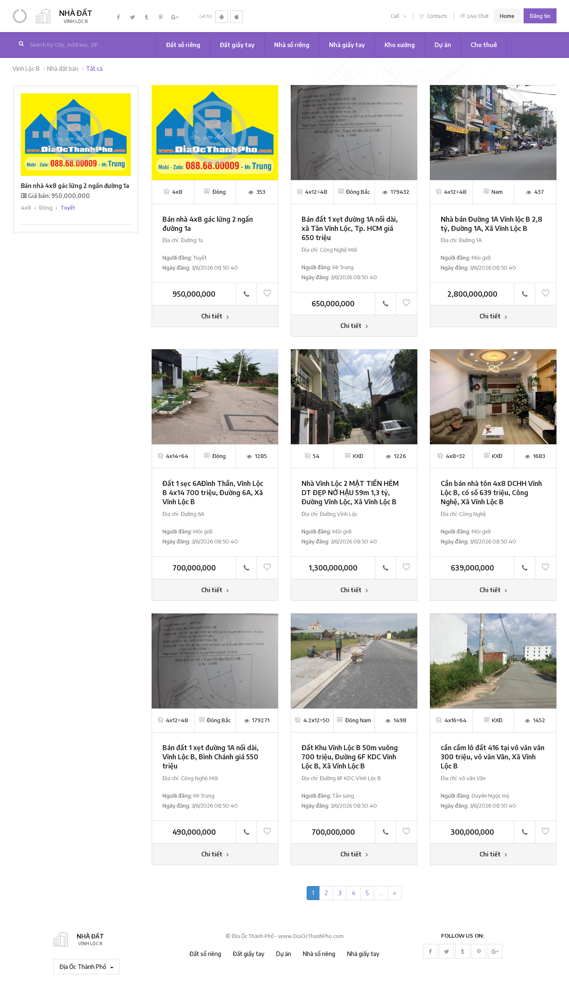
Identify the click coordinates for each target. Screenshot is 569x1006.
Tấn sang (343, 795)
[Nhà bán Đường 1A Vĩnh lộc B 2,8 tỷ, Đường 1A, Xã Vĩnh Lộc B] (493, 131)
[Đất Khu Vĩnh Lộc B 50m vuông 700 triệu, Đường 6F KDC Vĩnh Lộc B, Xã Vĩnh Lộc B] (354, 660)
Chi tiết (212, 316)
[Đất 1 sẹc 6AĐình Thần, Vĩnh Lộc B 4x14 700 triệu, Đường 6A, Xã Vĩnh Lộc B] (215, 396)
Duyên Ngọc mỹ (490, 795)
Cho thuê (484, 44)
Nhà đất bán (62, 68)
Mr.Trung (343, 267)
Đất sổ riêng (183, 44)
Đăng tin (540, 16)
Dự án (442, 44)
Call (395, 16)
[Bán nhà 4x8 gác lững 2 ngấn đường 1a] (215, 131)
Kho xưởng (399, 44)
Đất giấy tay (237, 44)
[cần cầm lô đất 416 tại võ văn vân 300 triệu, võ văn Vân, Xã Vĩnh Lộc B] (493, 660)
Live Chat (477, 16)
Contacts (436, 16)
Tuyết (200, 257)
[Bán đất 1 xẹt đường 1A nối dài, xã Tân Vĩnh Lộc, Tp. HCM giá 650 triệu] (354, 131)
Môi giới (481, 257)
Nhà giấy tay (347, 44)
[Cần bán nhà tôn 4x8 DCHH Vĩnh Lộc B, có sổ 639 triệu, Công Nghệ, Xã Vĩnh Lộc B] (493, 396)
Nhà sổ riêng (291, 44)
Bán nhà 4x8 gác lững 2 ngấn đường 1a (75, 185)
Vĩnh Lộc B (26, 68)
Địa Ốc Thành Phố (83, 966)
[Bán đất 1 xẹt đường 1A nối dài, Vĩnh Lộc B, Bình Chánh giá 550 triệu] (215, 660)
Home (507, 16)
